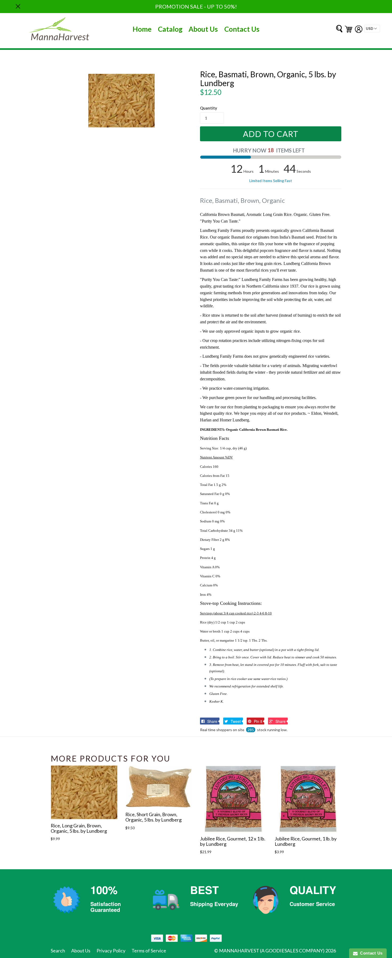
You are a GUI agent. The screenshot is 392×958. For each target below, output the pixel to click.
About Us (203, 29)
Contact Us (241, 29)
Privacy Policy (111, 950)
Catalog (170, 29)
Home (142, 29)
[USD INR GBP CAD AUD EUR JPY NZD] (372, 28)
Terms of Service (148, 950)
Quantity (208, 108)
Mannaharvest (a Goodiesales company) (272, 950)
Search (58, 950)
